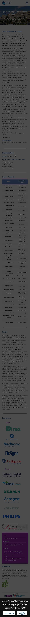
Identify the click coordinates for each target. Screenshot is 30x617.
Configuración (9, 613)
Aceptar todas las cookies (22, 613)
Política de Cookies (20, 608)
